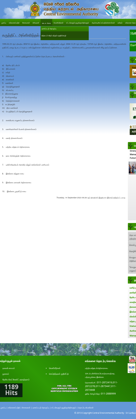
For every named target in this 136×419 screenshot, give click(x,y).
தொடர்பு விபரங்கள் (86, 407)
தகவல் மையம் (8, 368)
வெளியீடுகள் (55, 368)
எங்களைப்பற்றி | (14, 407)
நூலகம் (5, 373)
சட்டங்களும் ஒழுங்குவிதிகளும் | (64, 407)
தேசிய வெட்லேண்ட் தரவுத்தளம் (16, 379)
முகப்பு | (4, 407)
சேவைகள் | (27, 407)
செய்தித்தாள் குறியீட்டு (59, 373)
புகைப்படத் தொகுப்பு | (41, 407)
